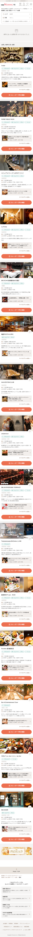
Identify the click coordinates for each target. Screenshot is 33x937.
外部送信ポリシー (8, 926)
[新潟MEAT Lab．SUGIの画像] (16, 584)
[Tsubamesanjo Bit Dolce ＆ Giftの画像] (16, 531)
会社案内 (5, 923)
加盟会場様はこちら (18, 926)
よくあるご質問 (26, 929)
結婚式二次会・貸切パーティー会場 (9, 877)
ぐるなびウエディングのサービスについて (12, 929)
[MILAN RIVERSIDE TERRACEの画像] (16, 477)
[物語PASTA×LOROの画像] (16, 324)
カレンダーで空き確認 (17, 95)
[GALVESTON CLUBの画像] (16, 372)
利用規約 (11, 923)
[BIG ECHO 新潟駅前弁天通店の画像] (16, 270)
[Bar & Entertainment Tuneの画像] (16, 692)
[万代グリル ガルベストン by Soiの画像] (16, 746)
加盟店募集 (26, 926)
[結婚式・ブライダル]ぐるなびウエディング (11, 875)
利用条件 (16, 923)
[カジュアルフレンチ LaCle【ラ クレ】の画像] (16, 162)
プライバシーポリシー (25, 923)
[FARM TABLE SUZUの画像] (16, 109)
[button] (16, 890)
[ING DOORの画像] (16, 799)
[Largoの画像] (16, 55)
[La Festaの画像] (16, 216)
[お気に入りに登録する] (30, 63)
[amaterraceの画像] (16, 423)
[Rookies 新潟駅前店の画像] (16, 638)
